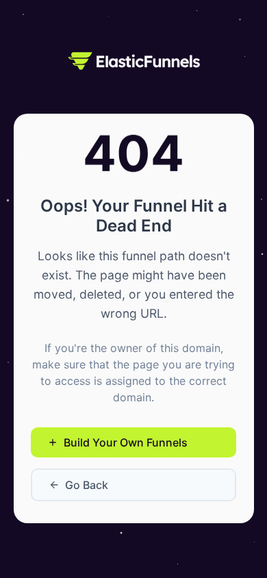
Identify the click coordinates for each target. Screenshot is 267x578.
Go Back (86, 485)
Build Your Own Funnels (126, 442)
